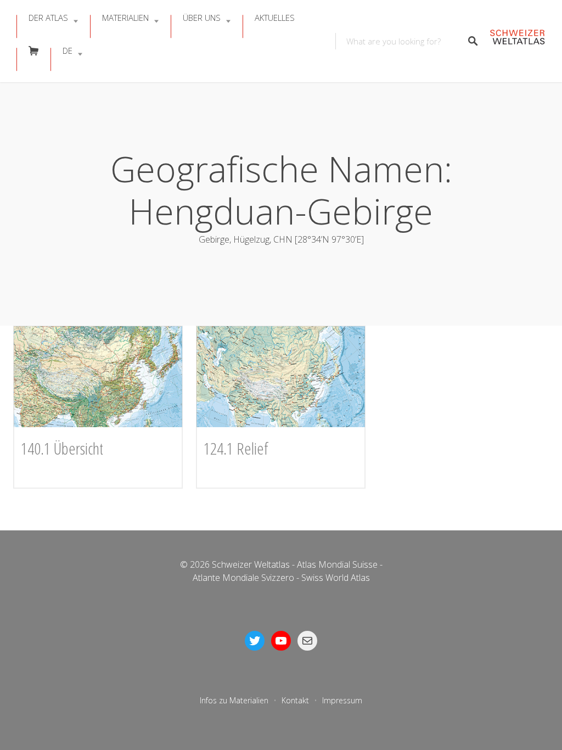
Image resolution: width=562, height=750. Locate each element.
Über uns (202, 17)
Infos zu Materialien (234, 700)
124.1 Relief (236, 448)
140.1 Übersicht (62, 448)
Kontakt (295, 700)
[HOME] (517, 41)
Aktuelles (275, 17)
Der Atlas (48, 17)
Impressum (342, 700)
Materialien (125, 17)
